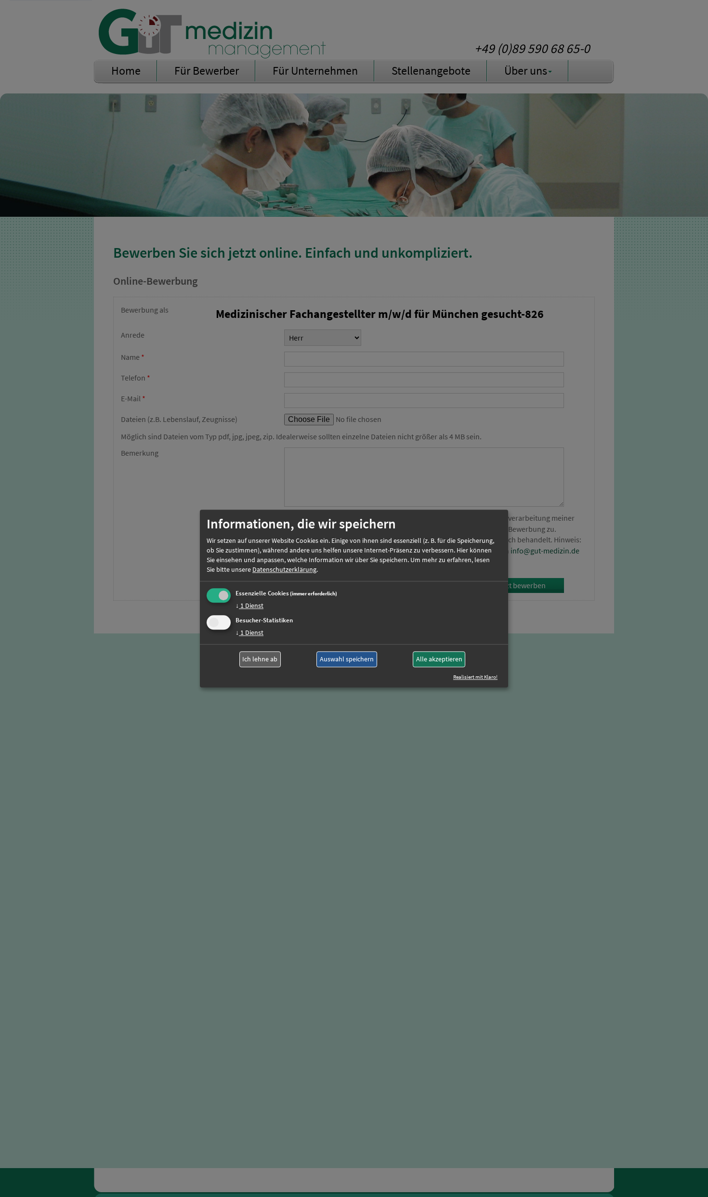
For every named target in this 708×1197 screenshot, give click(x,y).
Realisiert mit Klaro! (475, 676)
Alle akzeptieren (439, 659)
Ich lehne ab (259, 659)
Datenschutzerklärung (284, 569)
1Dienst (249, 605)
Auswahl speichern (347, 659)
